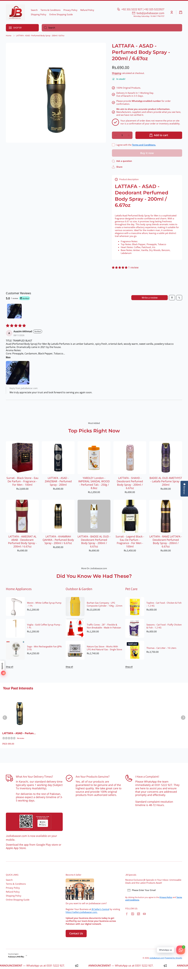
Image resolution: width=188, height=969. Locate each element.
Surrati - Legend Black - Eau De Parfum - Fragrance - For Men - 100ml (130, 541)
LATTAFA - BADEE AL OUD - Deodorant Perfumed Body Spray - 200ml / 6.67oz (94, 541)
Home (8, 35)
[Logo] (15, 12)
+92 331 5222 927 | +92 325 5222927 (142, 9)
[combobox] (112, 27)
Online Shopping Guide (17, 899)
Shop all (9, 667)
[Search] (44, 27)
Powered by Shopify (173, 958)
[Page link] (34, 822)
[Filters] (172, 297)
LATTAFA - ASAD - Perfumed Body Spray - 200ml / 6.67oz (19, 733)
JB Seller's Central (100, 909)
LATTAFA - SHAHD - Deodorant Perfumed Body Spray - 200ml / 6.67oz (130, 483)
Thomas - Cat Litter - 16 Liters (161, 648)
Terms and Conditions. (144, 144)
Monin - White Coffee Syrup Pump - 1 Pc (44, 604)
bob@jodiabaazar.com (150, 13)
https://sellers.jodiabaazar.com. (82, 912)
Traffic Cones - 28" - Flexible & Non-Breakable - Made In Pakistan (104, 626)
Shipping (116, 73)
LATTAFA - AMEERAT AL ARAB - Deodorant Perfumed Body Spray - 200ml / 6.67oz (22, 541)
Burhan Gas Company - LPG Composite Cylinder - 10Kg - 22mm (104, 604)
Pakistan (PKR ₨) (16, 956)
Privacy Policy (13, 887)
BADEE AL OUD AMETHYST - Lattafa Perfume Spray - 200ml (166, 481)
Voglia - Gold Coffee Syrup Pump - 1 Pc (44, 626)
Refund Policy (13, 891)
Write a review (149, 297)
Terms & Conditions (16, 883)
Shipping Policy (13, 895)
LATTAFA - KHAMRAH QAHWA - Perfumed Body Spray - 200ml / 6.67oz (58, 540)
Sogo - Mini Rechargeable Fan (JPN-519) (44, 648)
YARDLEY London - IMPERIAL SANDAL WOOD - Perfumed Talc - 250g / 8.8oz (94, 483)
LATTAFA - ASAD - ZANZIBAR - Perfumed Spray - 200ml (58, 481)
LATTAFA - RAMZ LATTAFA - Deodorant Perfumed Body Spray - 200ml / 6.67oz (165, 541)
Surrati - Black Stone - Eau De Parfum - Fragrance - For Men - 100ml (22, 481)
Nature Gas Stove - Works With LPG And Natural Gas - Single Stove (104, 648)
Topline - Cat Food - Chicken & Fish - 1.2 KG (164, 604)
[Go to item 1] (14, 311)
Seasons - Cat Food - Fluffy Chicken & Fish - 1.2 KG (164, 626)
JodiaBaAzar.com (157, 958)
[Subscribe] (178, 890)
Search (9, 879)
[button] (180, 12)
